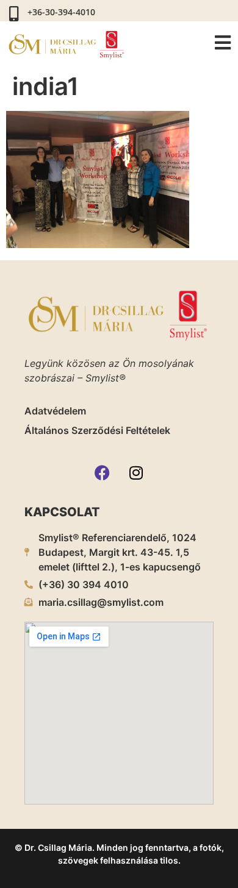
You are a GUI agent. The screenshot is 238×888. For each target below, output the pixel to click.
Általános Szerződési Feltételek (97, 430)
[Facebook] (102, 472)
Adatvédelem (55, 411)
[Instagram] (136, 472)
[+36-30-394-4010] (13, 13)
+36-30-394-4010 (61, 12)
